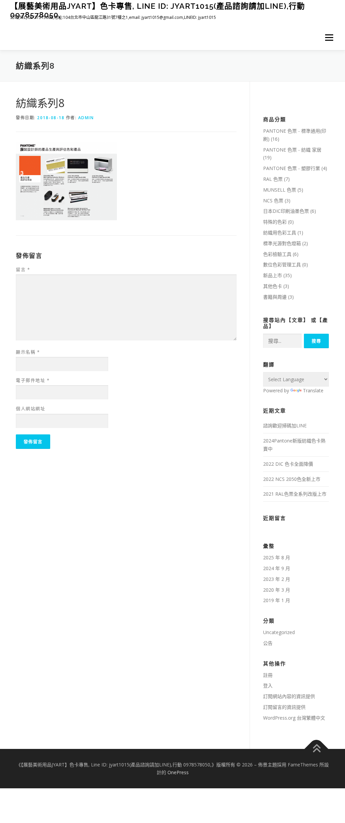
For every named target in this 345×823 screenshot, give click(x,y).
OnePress (178, 772)
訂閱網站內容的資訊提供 (289, 696)
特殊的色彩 (275, 222)
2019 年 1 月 (276, 600)
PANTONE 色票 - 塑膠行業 (291, 168)
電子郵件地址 (33, 380)
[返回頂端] (316, 749)
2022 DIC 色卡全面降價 (288, 464)
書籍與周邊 (275, 297)
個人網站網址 (30, 408)
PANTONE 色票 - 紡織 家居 (292, 149)
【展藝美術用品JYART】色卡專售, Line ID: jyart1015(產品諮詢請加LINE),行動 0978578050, (157, 10)
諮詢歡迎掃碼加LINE (285, 425)
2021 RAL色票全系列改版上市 (294, 494)
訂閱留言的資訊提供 (284, 707)
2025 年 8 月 (276, 557)
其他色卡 (272, 286)
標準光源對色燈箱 (282, 243)
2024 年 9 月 (276, 568)
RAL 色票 (273, 179)
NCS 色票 (273, 200)
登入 (268, 685)
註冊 (268, 675)
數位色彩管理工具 (282, 264)
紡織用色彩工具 (279, 232)
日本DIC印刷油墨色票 (286, 211)
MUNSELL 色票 (279, 190)
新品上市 (272, 275)
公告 (268, 643)
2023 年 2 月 (276, 579)
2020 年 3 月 (276, 590)
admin (86, 118)
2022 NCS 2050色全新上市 (291, 479)
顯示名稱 (28, 352)
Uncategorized (279, 632)
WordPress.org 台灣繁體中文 (294, 718)
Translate (313, 390)
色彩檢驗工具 (277, 254)
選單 (328, 37)
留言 (23, 269)
